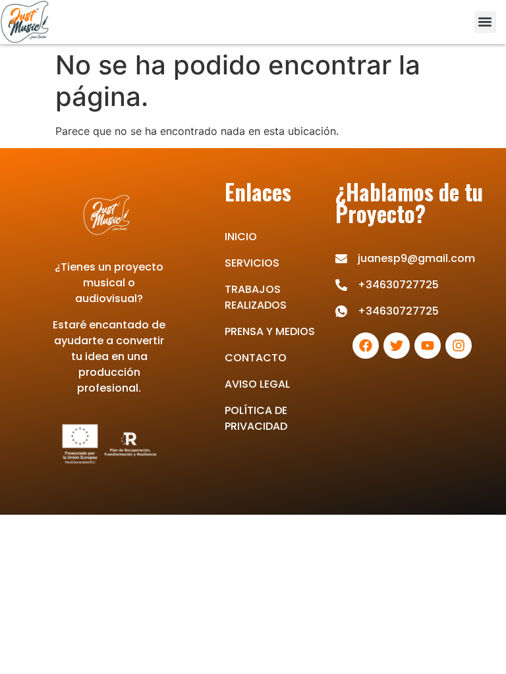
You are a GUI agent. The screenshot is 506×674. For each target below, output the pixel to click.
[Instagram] (458, 345)
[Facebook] (365, 345)
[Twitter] (396, 345)
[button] (485, 22)
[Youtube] (427, 345)
